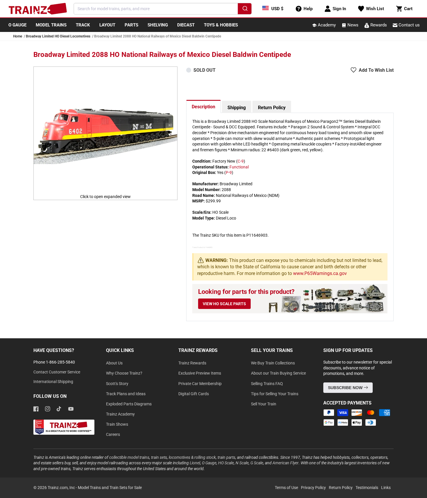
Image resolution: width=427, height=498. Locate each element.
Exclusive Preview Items (199, 373)
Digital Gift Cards (193, 393)
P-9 (229, 172)
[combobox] (163, 9)
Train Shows (117, 424)
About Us (114, 363)
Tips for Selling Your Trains (274, 393)
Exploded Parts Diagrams (129, 404)
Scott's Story (117, 383)
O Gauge (209, 463)
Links (386, 487)
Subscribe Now (346, 387)
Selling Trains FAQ (267, 383)
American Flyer (285, 463)
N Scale (242, 463)
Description (203, 106)
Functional (239, 167)
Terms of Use (286, 487)
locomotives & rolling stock (192, 457)
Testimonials (367, 487)
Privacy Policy (313, 487)
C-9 (241, 161)
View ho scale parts (224, 303)
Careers (113, 434)
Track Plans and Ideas (126, 393)
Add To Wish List (376, 70)
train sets (159, 457)
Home (17, 36)
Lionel (195, 463)
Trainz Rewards (192, 363)
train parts (226, 457)
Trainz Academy (120, 414)
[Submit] (244, 9)
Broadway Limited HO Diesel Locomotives (58, 36)
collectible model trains (129, 457)
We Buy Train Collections (273, 363)
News (352, 25)
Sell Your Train (263, 404)
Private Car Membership (200, 383)
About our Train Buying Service (278, 373)
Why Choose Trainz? (124, 373)
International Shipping (53, 381)
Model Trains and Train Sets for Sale (110, 487)
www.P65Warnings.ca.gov (320, 273)
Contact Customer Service (56, 372)
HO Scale (226, 463)
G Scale (256, 463)
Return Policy (272, 107)
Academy (326, 25)
